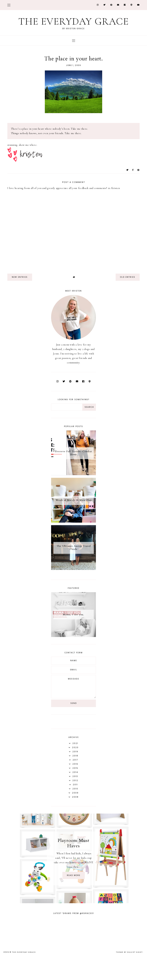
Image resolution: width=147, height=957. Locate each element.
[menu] (8, 5)
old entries (127, 277)
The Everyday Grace (73, 21)
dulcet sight (135, 952)
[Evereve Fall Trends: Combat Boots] (73, 474)
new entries (20, 277)
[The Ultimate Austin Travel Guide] (73, 569)
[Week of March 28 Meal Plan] (73, 521)
